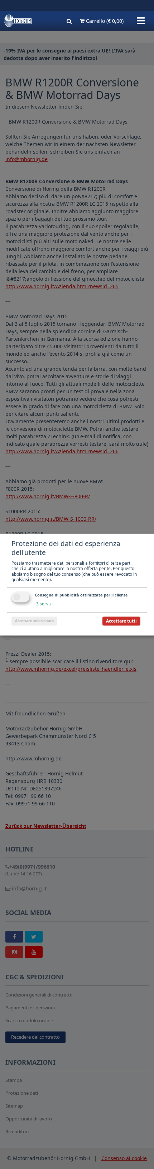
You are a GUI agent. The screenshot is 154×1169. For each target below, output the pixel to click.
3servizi (43, 604)
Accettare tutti (121, 621)
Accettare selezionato (34, 620)
